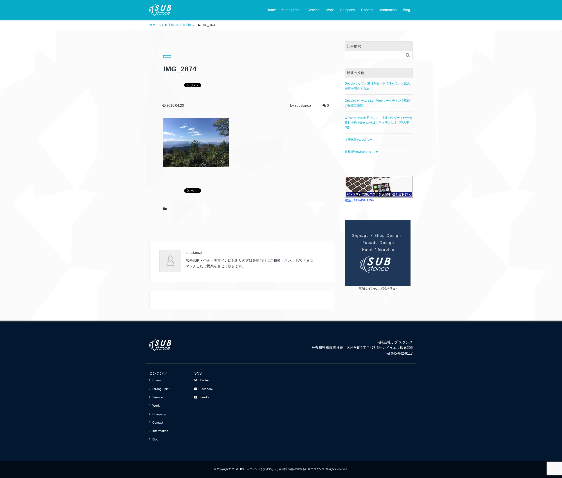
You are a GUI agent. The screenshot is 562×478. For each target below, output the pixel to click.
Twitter (204, 380)
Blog (406, 10)
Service (313, 10)
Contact (367, 10)
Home (271, 10)
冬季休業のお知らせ (358, 139)
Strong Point (291, 10)
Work (330, 10)
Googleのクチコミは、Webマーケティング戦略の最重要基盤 (377, 103)
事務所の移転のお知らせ (361, 151)
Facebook (206, 389)
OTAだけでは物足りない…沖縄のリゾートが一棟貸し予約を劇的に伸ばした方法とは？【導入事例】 (378, 122)
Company (347, 10)
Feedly (204, 397)
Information (388, 10)
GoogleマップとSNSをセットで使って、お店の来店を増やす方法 (377, 86)
